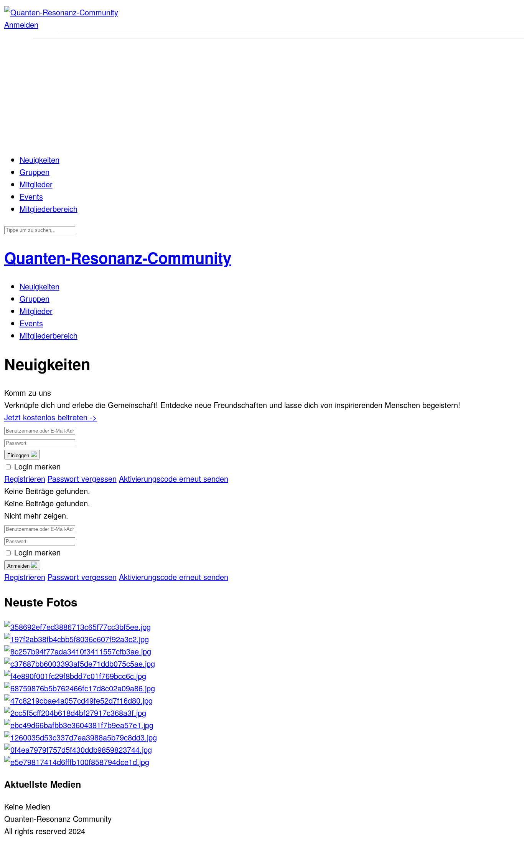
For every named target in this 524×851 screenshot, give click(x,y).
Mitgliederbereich (48, 208)
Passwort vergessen (82, 478)
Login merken (37, 466)
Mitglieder (36, 184)
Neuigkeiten (39, 159)
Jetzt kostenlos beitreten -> (50, 417)
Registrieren (24, 478)
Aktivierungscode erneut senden (173, 478)
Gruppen (34, 171)
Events (31, 196)
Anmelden (21, 24)
